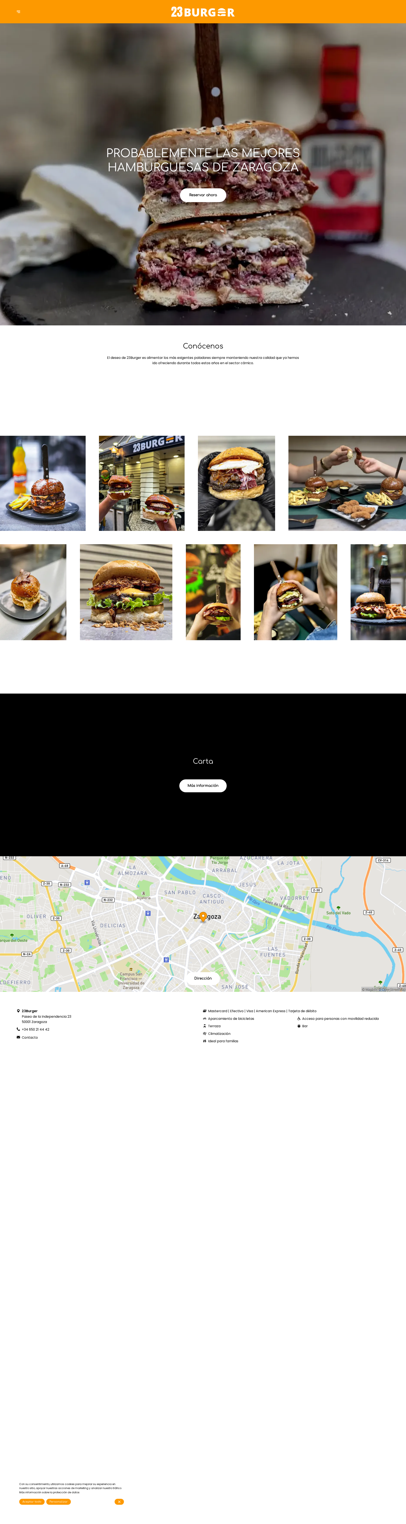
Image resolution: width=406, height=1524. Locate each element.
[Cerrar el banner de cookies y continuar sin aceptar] (119, 1502)
